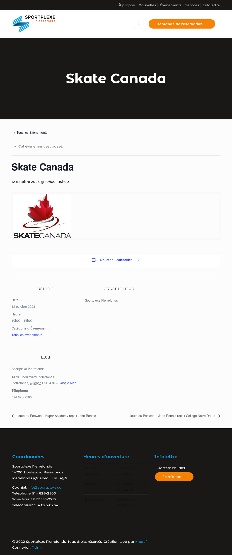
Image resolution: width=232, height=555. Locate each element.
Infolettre (211, 5)
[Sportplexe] (34, 23)
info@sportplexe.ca (45, 487)
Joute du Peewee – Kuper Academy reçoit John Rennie (56, 415)
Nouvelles (147, 5)
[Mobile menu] (121, 24)
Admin (37, 547)
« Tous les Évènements (30, 132)
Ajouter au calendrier (115, 259)
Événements (170, 5)
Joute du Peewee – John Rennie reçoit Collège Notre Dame (173, 415)
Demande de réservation (180, 24)
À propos (126, 5)
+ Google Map (66, 383)
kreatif (141, 541)
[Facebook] (196, 541)
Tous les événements (27, 334)
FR (138, 24)
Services (192, 5)
